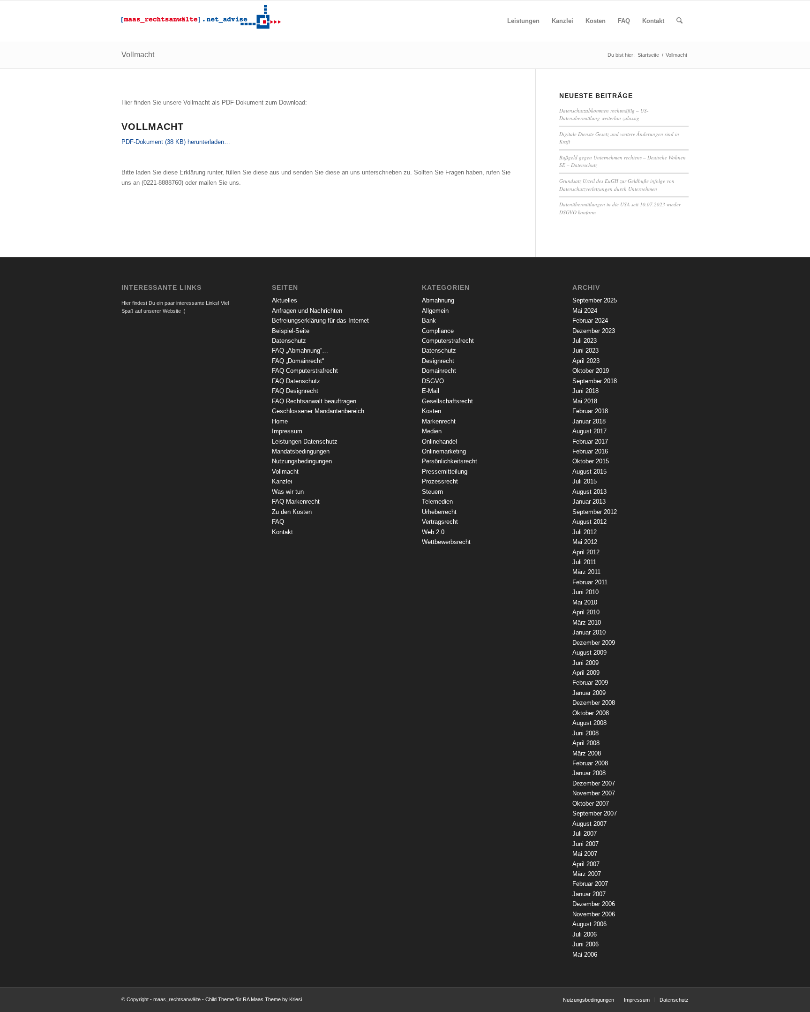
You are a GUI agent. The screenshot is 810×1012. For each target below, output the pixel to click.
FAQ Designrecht (295, 390)
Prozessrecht (440, 481)
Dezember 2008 (593, 702)
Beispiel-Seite (290, 330)
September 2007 (594, 813)
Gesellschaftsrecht (447, 401)
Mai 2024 (584, 310)
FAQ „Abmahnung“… (300, 350)
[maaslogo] (201, 21)
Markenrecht (439, 421)
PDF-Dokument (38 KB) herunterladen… (175, 141)
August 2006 (589, 924)
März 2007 (586, 873)
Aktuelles (284, 300)
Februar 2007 (590, 883)
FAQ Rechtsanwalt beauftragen (314, 401)
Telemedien (437, 501)
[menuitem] (523, 21)
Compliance (438, 330)
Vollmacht (137, 55)
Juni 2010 (585, 592)
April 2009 (586, 672)
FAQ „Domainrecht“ (298, 360)
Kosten (431, 411)
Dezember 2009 (593, 642)
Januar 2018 (589, 421)
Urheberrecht (439, 511)
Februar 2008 (590, 763)
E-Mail (430, 390)
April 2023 (586, 360)
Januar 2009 (589, 692)
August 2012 (589, 521)
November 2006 (593, 914)
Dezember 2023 (593, 330)
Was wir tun (288, 491)
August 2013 (589, 491)
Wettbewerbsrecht (446, 541)
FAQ (278, 521)
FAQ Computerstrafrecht (305, 370)
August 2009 (589, 652)
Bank (429, 320)
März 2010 (586, 622)
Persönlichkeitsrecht (449, 461)
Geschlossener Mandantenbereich (318, 411)
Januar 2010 (589, 632)
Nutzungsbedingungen (302, 461)
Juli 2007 (584, 833)
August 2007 (589, 823)
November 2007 (593, 793)
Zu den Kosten (292, 511)
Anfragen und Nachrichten (307, 310)
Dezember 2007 (593, 783)
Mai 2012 (584, 541)
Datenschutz (289, 340)
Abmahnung (438, 300)
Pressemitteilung (444, 471)
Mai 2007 (584, 853)
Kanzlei (282, 481)
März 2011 (586, 571)
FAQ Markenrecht (296, 501)
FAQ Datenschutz (296, 381)
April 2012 (586, 552)
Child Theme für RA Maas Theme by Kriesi (253, 999)
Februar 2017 (590, 441)
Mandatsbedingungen (301, 451)
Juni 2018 (585, 390)
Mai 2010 (584, 602)
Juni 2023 (585, 350)
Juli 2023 (584, 340)
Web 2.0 (433, 532)
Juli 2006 (584, 934)
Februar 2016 (590, 451)
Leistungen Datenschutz (305, 441)
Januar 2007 (589, 894)
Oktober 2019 (590, 370)
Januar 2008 (589, 773)
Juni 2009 (585, 662)
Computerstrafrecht (448, 340)
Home (280, 421)
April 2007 (586, 864)
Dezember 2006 (593, 903)
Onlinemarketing (444, 451)
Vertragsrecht (440, 521)
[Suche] (679, 21)
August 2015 (589, 471)
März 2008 (586, 753)
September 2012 (594, 511)
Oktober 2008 (590, 713)
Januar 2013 (589, 501)
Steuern (432, 491)
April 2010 (586, 612)
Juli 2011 (584, 562)
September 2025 (594, 300)
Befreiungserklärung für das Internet (320, 320)
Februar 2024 (590, 320)
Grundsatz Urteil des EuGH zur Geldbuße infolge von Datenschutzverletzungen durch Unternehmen (617, 184)
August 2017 (589, 431)
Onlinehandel (439, 441)
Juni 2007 (585, 843)
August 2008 (589, 722)
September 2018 (594, 381)
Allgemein (435, 310)
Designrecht (438, 360)
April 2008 (586, 743)
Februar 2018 (590, 411)
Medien (432, 431)
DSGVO (433, 381)
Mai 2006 (584, 954)
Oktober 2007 (590, 803)
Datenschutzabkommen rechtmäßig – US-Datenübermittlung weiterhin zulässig (604, 114)
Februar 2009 (590, 682)
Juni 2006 (585, 944)
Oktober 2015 (590, 461)
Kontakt (282, 532)
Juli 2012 (584, 532)
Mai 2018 (584, 401)
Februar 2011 (590, 582)
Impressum (287, 431)
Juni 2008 (585, 733)
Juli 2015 (584, 481)
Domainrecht (439, 370)
